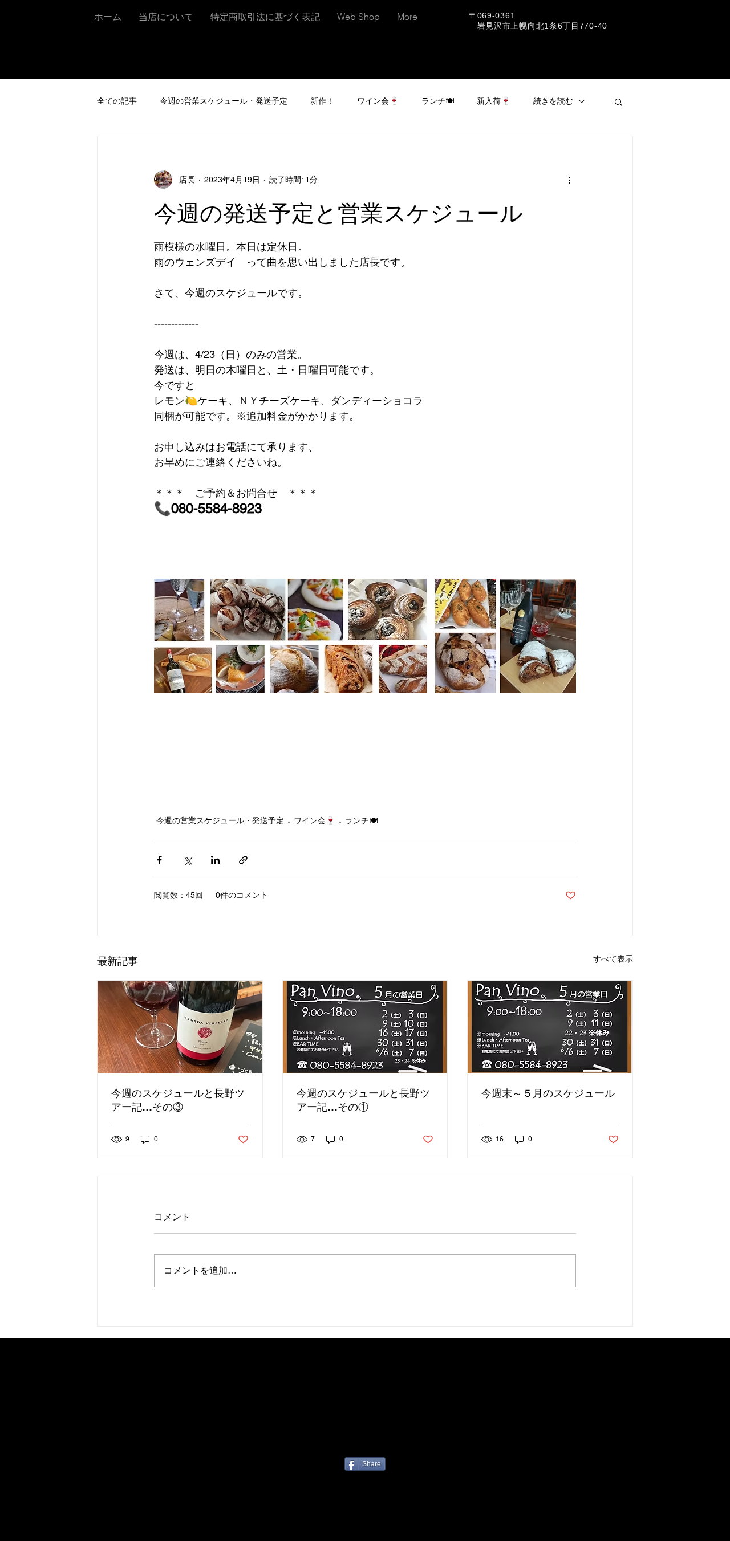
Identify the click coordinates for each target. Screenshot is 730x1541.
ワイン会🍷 (378, 100)
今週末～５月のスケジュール (548, 1093)
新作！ (322, 100)
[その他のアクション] (569, 179)
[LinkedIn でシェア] (215, 860)
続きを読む (553, 100)
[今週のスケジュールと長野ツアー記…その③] (180, 1027)
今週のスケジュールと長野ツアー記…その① (363, 1100)
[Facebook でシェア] (159, 860)
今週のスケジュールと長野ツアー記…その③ (178, 1100)
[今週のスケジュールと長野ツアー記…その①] (365, 1027)
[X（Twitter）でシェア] (187, 860)
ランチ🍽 (437, 100)
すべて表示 (613, 958)
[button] (618, 101)
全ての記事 (117, 100)
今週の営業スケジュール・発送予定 (223, 100)
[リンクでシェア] (243, 860)
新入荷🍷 (493, 100)
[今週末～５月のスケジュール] (550, 1027)
